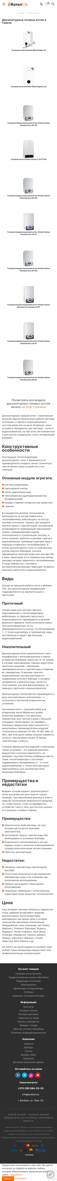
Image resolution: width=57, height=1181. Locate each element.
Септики (28, 992)
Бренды (28, 1047)
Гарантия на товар (28, 1018)
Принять (8, 1178)
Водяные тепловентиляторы (28, 995)
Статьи (28, 1051)
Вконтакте (18, 1075)
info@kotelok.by (30, 1094)
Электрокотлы (28, 984)
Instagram (31, 1075)
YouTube (37, 1075)
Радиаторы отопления (28, 981)
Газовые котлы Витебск (28, 973)
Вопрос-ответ (28, 1054)
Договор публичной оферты (28, 1062)
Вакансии (28, 1058)
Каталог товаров (28, 968)
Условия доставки (28, 1014)
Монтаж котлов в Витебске (28, 1029)
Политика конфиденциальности (28, 1032)
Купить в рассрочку (28, 1021)
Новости (28, 1043)
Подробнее (16, 1174)
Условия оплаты (29, 1010)
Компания (28, 1039)
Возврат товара (28, 1025)
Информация (28, 1002)
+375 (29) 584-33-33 (30, 1088)
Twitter (24, 1075)
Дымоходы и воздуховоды (28, 988)
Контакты (28, 1007)
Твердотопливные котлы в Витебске (28, 977)
